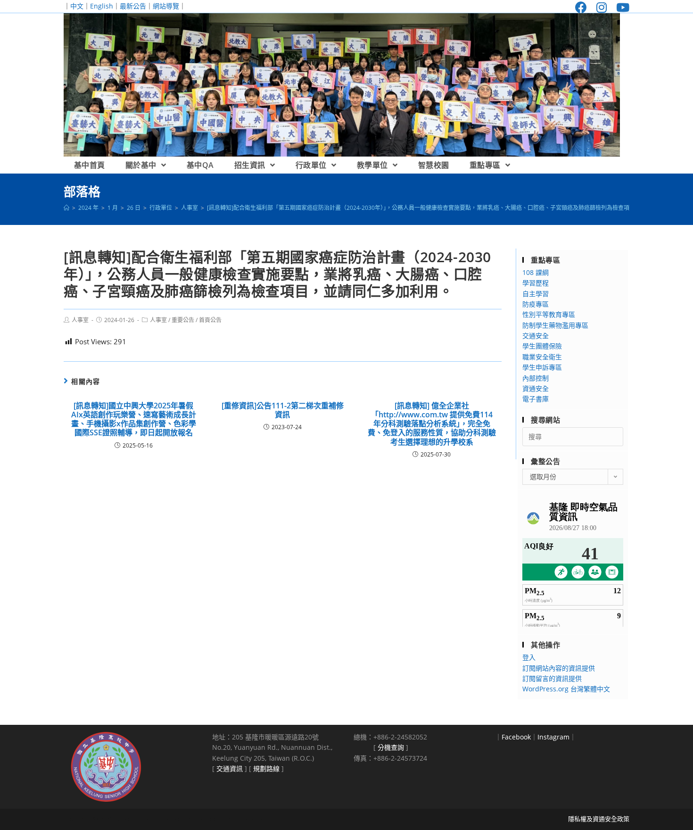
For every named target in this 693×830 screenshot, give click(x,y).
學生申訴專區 (542, 367)
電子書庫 (535, 398)
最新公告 (133, 5)
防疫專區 (535, 303)
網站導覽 (166, 5)
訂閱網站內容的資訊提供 (558, 668)
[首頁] (66, 208)
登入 (529, 657)
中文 (76, 5)
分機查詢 (391, 747)
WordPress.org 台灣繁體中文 (566, 688)
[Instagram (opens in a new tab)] (601, 7)
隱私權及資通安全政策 (598, 818)
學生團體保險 (542, 345)
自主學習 (535, 293)
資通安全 (535, 388)
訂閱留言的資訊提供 (552, 678)
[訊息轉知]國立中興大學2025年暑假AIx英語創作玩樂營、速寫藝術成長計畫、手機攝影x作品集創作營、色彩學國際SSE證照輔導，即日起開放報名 (133, 419)
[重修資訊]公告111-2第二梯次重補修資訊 (283, 410)
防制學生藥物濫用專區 (555, 325)
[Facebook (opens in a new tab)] (581, 7)
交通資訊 (229, 768)
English (101, 5)
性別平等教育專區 (548, 314)
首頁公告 (210, 320)
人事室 (80, 320)
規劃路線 (266, 768)
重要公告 (183, 320)
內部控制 (535, 378)
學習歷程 (535, 282)
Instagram (553, 736)
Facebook (516, 736)
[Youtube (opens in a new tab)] (620, 7)
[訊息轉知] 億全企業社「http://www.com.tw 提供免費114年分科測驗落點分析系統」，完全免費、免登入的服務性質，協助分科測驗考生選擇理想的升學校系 (432, 424)
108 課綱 (535, 272)
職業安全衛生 (542, 356)
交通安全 (535, 335)
